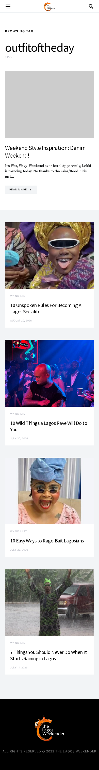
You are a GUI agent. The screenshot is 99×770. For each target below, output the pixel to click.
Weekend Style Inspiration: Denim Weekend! (45, 151)
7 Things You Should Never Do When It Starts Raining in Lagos (48, 655)
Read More (18, 189)
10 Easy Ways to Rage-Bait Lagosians (47, 540)
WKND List (18, 295)
